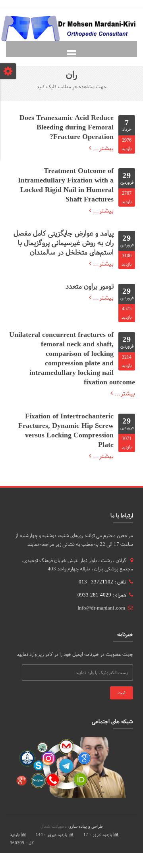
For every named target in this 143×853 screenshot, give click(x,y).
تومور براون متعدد (90, 286)
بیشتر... (102, 148)
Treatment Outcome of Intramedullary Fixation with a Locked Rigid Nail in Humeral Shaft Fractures (66, 185)
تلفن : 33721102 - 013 (102, 581)
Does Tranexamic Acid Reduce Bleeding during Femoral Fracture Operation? (66, 127)
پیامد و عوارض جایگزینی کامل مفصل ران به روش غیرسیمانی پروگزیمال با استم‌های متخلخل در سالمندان (64, 242)
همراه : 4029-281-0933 (101, 594)
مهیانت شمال (52, 826)
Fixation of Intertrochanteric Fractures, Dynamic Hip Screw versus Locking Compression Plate (66, 430)
